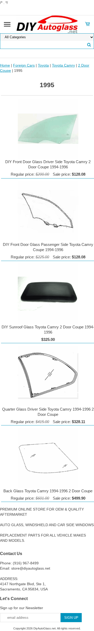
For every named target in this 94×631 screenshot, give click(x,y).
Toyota (43, 65)
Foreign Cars (24, 65)
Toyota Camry (63, 65)
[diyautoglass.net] (47, 24)
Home (5, 65)
